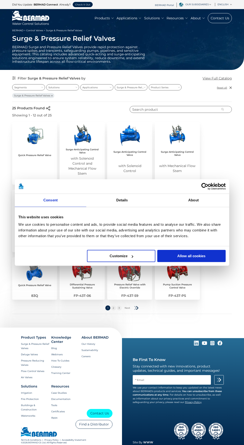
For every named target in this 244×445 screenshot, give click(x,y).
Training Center (60, 373)
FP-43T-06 (82, 295)
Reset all (222, 87)
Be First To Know (149, 359)
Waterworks (28, 415)
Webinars (57, 354)
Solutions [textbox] (54, 87)
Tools (54, 405)
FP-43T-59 (129, 295)
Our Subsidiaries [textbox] (197, 4)
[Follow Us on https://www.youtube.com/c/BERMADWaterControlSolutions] (205, 344)
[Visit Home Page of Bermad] (39, 432)
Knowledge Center (61, 339)
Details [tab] (122, 200)
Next (127, 307)
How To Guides (60, 360)
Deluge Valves (29, 354)
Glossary (56, 366)
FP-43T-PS (177, 295)
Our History (88, 344)
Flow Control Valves (32, 371)
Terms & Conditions (31, 440)
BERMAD (17, 30)
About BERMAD (95, 337)
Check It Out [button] (82, 4)
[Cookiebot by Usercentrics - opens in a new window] (205, 186)
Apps (54, 417)
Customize (118, 256)
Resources (175, 18)
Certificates (58, 411)
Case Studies (59, 392)
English (223, 4)
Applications (127, 18)
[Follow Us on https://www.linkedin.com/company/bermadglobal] (197, 344)
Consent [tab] (50, 200)
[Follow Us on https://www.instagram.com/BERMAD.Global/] (212, 344)
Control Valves (34, 30)
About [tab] (193, 200)
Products (102, 18)
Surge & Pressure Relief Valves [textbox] (132, 87)
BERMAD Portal (164, 5)
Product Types (33, 337)
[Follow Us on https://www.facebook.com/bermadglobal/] (220, 344)
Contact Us (220, 18)
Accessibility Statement (74, 440)
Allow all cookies (191, 256)
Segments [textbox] (20, 87)
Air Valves (26, 377)
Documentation (61, 399)
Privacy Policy (51, 440)
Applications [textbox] (90, 87)
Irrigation (26, 392)
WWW (148, 442)
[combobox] (199, 4)
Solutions (152, 18)
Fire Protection (30, 399)
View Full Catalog (217, 78)
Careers (86, 356)
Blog (54, 348)
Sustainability (89, 350)
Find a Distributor (94, 424)
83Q (34, 295)
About (196, 18)
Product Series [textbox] (159, 87)
